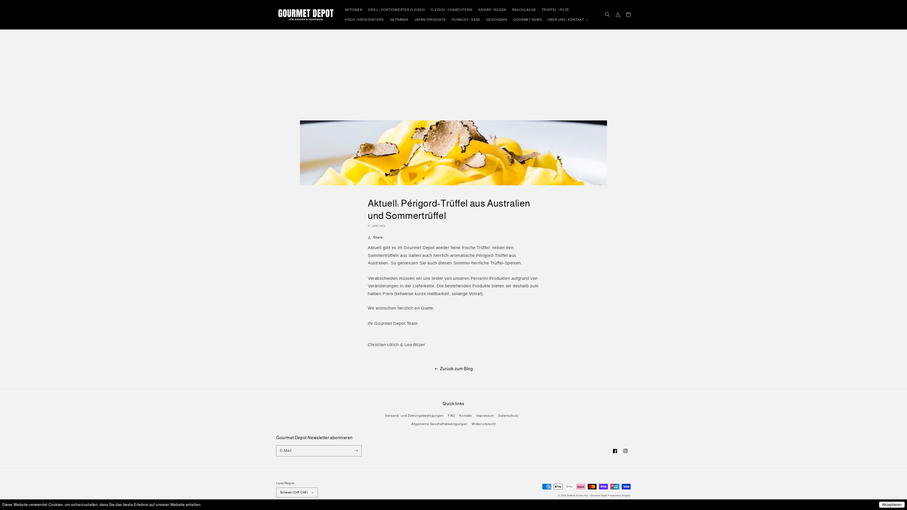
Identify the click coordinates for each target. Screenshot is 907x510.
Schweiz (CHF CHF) (294, 492)
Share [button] (378, 237)
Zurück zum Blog (456, 368)
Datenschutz (508, 415)
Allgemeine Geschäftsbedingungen (439, 424)
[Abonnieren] (356, 451)
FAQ (451, 415)
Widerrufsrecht (484, 424)
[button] (607, 14)
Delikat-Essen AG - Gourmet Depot (587, 495)
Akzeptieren (892, 505)
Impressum (485, 415)
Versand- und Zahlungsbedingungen (414, 415)
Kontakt (465, 415)
